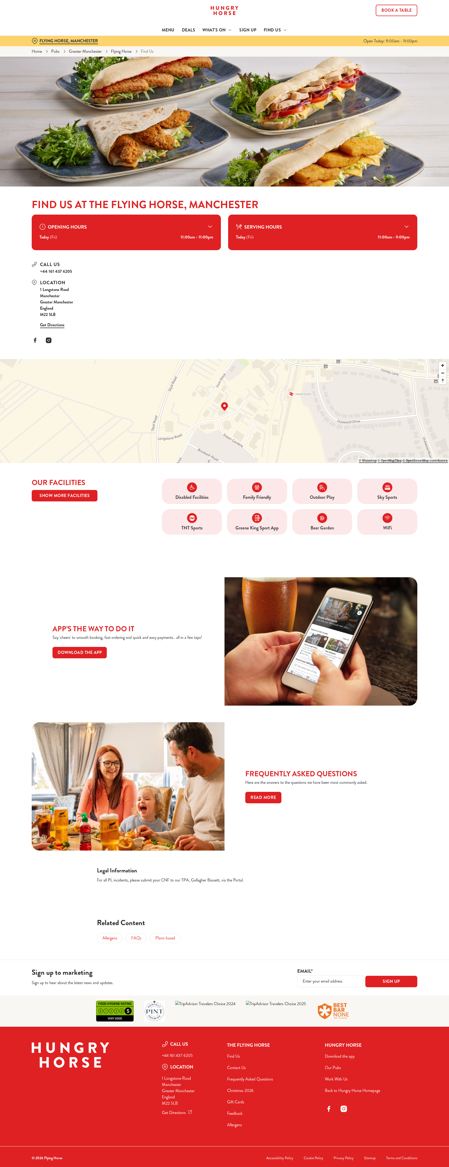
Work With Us (336, 1079)
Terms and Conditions (401, 1158)
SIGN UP (391, 981)
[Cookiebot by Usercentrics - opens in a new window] (44, 48)
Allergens (109, 938)
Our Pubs (333, 1068)
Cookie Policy (313, 1158)
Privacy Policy (344, 1158)
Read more (263, 797)
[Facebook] (35, 340)
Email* (305, 971)
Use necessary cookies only (395, 31)
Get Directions (52, 325)
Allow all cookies (395, 13)
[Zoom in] (442, 365)
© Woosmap (368, 460)
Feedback (234, 1113)
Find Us (233, 1056)
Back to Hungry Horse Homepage (352, 1090)
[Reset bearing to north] (442, 380)
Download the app (80, 652)
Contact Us (236, 1068)
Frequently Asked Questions (250, 1079)
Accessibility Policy (279, 1158)
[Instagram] (48, 340)
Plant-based (165, 938)
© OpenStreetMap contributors (425, 460)
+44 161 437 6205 (56, 271)
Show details (281, 48)
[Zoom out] (442, 373)
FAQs (136, 938)
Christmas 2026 (240, 1090)
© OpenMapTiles (390, 460)
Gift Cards (235, 1102)
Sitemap (370, 1158)
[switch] (159, 48)
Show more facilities (64, 496)
